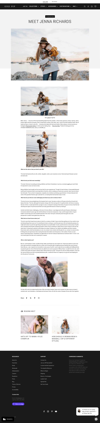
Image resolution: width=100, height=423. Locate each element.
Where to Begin (44, 371)
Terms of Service (16, 384)
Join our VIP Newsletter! (46, 363)
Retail (13, 365)
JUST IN (25, 6)
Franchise (14, 363)
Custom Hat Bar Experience (47, 365)
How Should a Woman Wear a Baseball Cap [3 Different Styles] (64, 339)
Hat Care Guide (44, 384)
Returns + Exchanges (46, 376)
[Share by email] (38, 298)
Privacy (14, 387)
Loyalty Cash (44, 379)
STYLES (43, 6)
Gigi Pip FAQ (43, 381)
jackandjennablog (31, 126)
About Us (14, 360)
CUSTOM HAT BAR (64, 6)
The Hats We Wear (50, 16)
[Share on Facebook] (26, 298)
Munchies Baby (56, 126)
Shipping (43, 373)
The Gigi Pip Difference (46, 368)
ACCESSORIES (52, 6)
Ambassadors (15, 371)
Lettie (48, 117)
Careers (14, 373)
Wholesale (14, 368)
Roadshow (14, 376)
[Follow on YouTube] (56, 411)
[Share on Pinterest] (34, 298)
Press (13, 379)
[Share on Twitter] (30, 298)
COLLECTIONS (33, 6)
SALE (74, 6)
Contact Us (43, 360)
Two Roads (54, 1)
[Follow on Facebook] (44, 411)
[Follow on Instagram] (48, 411)
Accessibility (15, 389)
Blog (13, 381)
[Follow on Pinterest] (52, 411)
